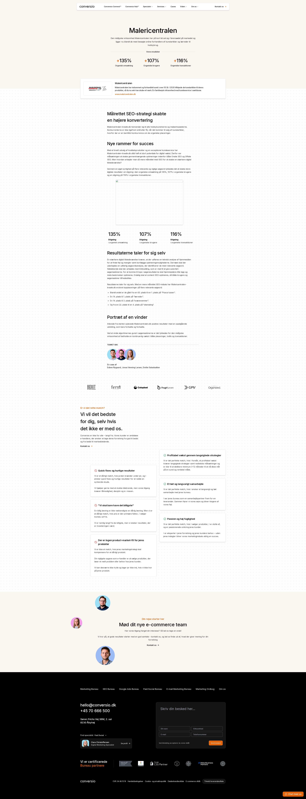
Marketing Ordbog (205, 689)
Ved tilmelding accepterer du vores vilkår (174, 743)
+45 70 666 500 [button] (95, 710)
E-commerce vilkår (193, 781)
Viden (182, 6)
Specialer (147, 6)
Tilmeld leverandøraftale (214, 781)
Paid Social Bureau (152, 689)
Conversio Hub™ (132, 6)
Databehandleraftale (176, 781)
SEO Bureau (109, 689)
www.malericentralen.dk (125, 94)
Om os (194, 6)
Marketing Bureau (89, 689)
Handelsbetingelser (135, 781)
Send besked (216, 743)
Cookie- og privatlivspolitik (155, 781)
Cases (173, 6)
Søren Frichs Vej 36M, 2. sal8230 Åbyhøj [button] (96, 721)
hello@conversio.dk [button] (98, 705)
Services (160, 6)
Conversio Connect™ (112, 6)
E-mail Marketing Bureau (179, 689)
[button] (293, 794)
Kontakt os (219, 6)
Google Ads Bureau (129, 689)
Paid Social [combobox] (99, 735)
